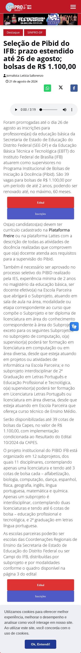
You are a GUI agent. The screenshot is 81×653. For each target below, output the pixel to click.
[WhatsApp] (47, 88)
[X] (60, 88)
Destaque (13, 32)
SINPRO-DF (35, 32)
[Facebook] (74, 88)
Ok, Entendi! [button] (40, 644)
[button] (31, 634)
